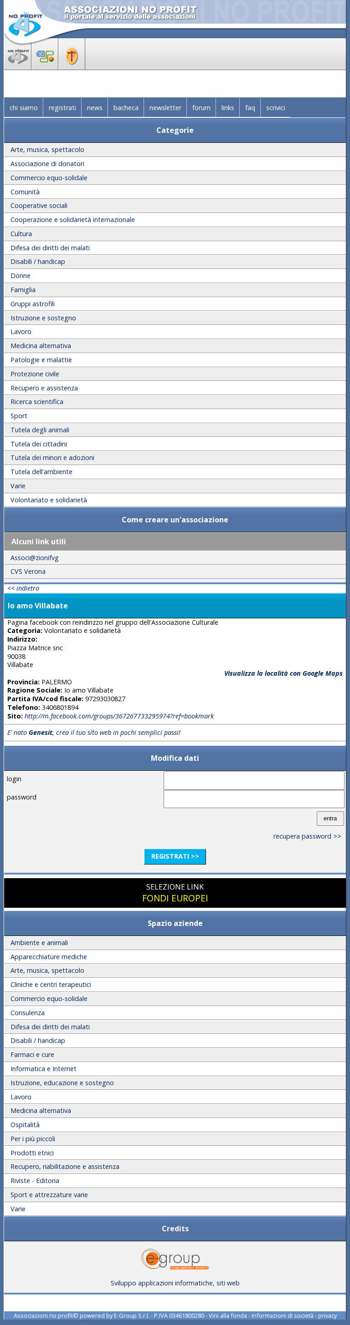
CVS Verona (28, 571)
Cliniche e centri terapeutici (50, 984)
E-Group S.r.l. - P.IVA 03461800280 (159, 1315)
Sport (18, 415)
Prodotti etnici (32, 1152)
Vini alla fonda (228, 1315)
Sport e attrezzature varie (49, 1194)
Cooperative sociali (38, 205)
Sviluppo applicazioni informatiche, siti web (175, 1283)
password (21, 797)
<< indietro (23, 588)
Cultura (21, 233)
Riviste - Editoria (34, 1180)
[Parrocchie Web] (71, 67)
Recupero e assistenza (44, 388)
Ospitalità (25, 1124)
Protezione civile (34, 373)
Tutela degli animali (39, 429)
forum (201, 107)
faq (250, 107)
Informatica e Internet (43, 1068)
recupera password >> (307, 836)
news (95, 107)
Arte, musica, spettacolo (47, 149)
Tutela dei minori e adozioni (52, 457)
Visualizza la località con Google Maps (283, 673)
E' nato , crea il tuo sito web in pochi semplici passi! (93, 732)
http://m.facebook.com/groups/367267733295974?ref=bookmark (119, 716)
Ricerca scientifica (36, 401)
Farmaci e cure (32, 1054)
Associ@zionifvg (34, 557)
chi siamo (24, 107)
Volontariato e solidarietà (48, 500)
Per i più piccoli (32, 1138)
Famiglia (23, 289)
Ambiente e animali (39, 942)
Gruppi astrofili (32, 303)
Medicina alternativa (40, 345)
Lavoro (20, 331)
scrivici (275, 107)
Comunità (25, 191)
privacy (327, 1315)
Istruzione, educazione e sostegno (62, 1082)
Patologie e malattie (41, 359)
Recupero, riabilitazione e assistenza (64, 1166)
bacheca (126, 107)
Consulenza (27, 1012)
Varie (18, 485)
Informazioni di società (283, 1315)
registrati (62, 107)
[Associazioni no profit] (17, 67)
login (14, 778)
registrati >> (175, 856)
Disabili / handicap (37, 261)
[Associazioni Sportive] (44, 67)
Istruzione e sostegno (43, 318)
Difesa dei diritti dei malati (50, 247)
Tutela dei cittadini (38, 444)
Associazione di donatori (47, 163)
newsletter (165, 107)
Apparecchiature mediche (48, 956)
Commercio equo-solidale (49, 177)
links (227, 107)
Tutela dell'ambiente (41, 471)
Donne (20, 275)
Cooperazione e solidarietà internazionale (72, 219)
